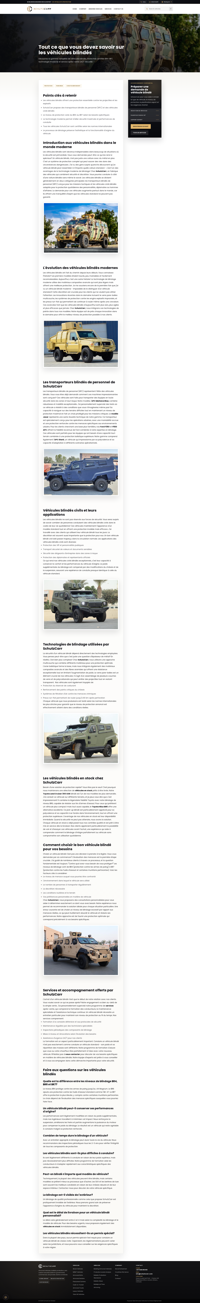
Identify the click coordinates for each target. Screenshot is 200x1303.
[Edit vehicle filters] (170, 8)
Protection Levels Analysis (102, 1272)
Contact (118, 1278)
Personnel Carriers (79, 1282)
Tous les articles (139, 133)
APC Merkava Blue (100, 401)
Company (118, 1265)
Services (97, 1265)
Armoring (97, 1287)
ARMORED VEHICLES (95, 9)
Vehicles (76, 1265)
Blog (116, 1275)
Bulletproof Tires (99, 1284)
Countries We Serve (122, 1272)
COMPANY (82, 9)
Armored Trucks (78, 1288)
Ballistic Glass (98, 1281)
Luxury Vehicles (78, 1291)
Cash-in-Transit (78, 1285)
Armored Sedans (79, 1278)
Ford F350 (104, 426)
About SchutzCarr (121, 1269)
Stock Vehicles (78, 1269)
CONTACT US (118, 9)
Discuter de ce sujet (140, 126)
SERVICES (108, 9)
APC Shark (59, 439)
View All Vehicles (78, 1294)
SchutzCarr (101, 171)
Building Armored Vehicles (103, 1269)
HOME (75, 9)
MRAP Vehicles (78, 1272)
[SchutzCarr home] (39, 8)
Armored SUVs (78, 1275)
